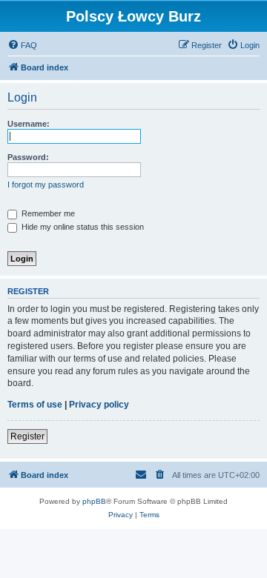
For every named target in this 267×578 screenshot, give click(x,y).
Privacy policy (99, 404)
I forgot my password (45, 184)
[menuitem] (22, 45)
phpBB (94, 501)
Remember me (47, 213)
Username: (28, 123)
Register (27, 436)
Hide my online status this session (81, 226)
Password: (28, 157)
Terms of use (34, 404)
